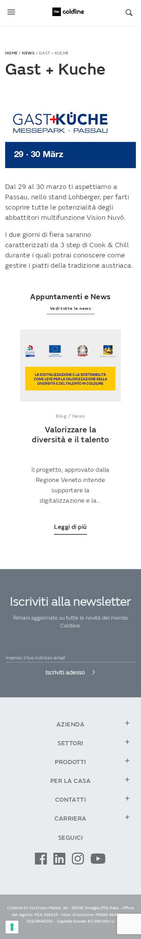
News (28, 53)
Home (11, 53)
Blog (61, 416)
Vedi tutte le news (70, 309)
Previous (8, 444)
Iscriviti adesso (66, 672)
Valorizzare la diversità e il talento (70, 435)
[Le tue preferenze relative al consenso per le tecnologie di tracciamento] (11, 927)
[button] (132, 12)
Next (132, 444)
